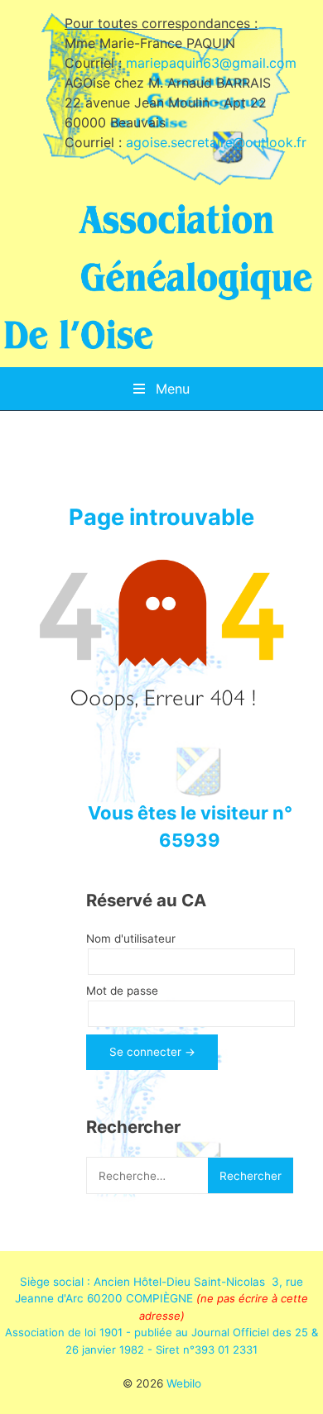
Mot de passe (122, 990)
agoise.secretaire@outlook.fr (216, 142)
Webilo (183, 1383)
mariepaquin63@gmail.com (211, 63)
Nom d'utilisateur (131, 938)
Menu (171, 388)
